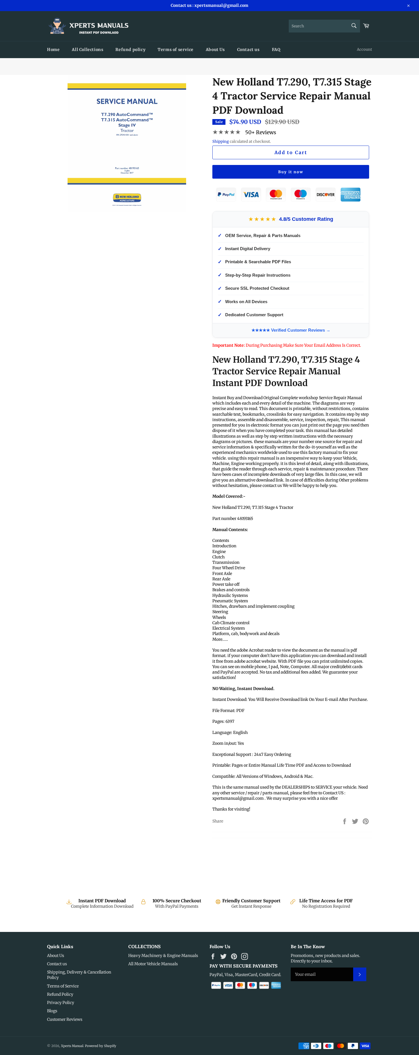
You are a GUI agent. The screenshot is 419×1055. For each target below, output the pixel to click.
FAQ (276, 49)
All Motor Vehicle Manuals (153, 963)
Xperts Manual (72, 1046)
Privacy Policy (60, 1002)
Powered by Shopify (100, 1046)
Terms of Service (63, 986)
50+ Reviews (260, 132)
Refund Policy (60, 994)
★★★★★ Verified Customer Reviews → (290, 330)
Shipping (220, 141)
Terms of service (176, 49)
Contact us (248, 49)
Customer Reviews (64, 1019)
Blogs (52, 1010)
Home (53, 49)
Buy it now (290, 172)
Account (364, 49)
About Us (215, 49)
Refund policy (130, 49)
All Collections (87, 49)
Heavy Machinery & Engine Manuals (163, 955)
